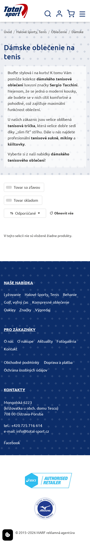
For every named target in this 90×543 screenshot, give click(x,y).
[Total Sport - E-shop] (16, 11)
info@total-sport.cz (32, 431)
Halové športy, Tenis (31, 32)
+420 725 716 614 (26, 425)
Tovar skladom (26, 200)
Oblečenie (59, 32)
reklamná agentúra (60, 533)
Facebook (12, 443)
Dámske (78, 32)
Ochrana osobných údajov (25, 370)
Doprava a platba (58, 362)
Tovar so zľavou (27, 187)
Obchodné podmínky (21, 362)
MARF (41, 533)
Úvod (8, 32)
